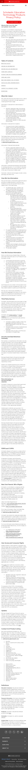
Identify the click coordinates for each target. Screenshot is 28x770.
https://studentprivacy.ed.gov (13, 531)
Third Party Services (6, 71)
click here (11, 37)
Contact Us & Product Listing (9, 88)
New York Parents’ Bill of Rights (10, 80)
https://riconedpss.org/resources (14, 506)
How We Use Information (8, 66)
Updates (3, 85)
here (20, 625)
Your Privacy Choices (22, 759)
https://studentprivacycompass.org (14, 537)
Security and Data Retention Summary (11, 74)
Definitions (4, 91)
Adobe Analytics (13, 315)
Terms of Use (14, 759)
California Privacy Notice (10, 761)
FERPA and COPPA (5, 77)
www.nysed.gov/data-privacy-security (16, 503)
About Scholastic (19, 761)
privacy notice (7, 477)
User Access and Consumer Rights (10, 82)
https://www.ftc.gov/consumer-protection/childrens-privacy (14, 534)
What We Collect (6, 63)
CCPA (4, 565)
